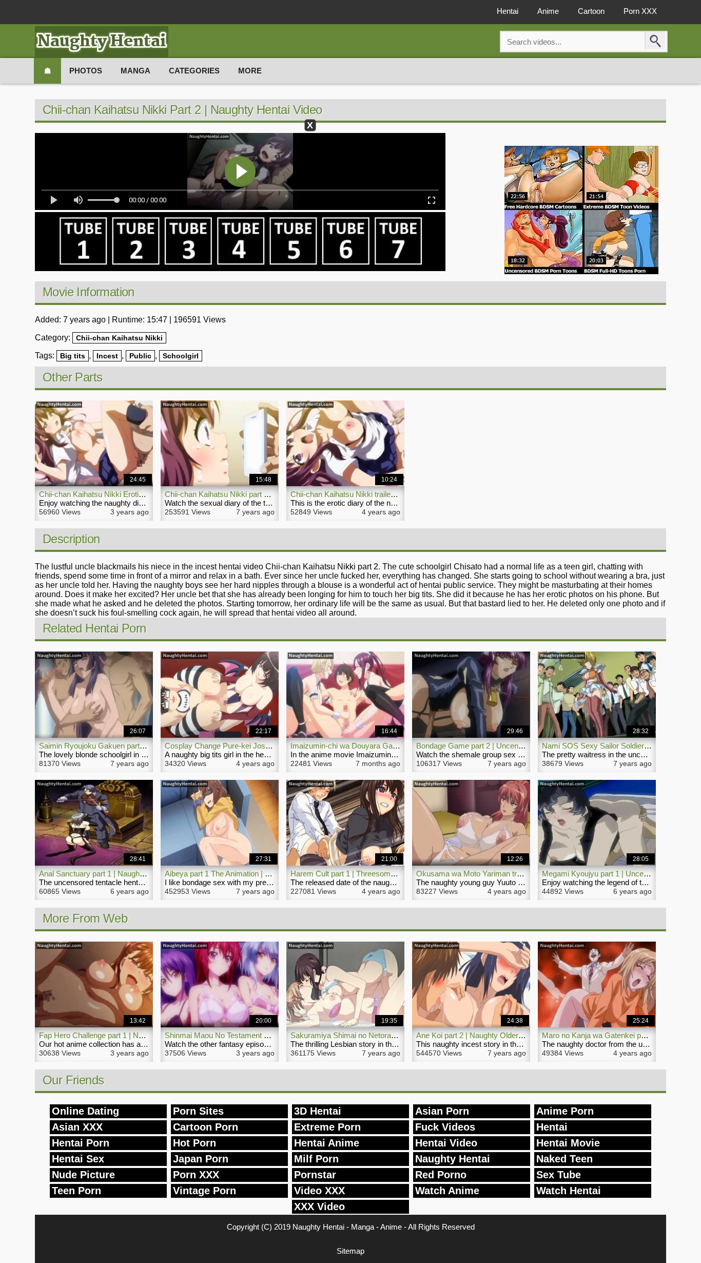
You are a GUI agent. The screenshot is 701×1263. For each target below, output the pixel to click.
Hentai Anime (326, 1143)
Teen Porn (76, 1190)
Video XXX (319, 1190)
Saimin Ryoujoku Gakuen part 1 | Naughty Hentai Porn (130, 745)
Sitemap (350, 1251)
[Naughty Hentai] (101, 42)
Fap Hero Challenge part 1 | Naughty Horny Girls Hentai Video (142, 1035)
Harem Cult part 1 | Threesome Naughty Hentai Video (380, 873)
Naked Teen (564, 1158)
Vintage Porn (204, 1190)
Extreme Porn (327, 1127)
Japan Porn (200, 1158)
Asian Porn (442, 1111)
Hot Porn (194, 1143)
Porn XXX (640, 11)
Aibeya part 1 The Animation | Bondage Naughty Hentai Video (267, 873)
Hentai (507, 11)
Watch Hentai (568, 1190)
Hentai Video (446, 1143)
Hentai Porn (80, 1143)
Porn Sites (198, 1111)
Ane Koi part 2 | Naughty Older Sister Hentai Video (500, 1035)
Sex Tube (558, 1174)
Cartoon (591, 11)
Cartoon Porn (205, 1127)
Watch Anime (447, 1190)
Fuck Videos (445, 1127)
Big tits (72, 356)
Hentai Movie (568, 1143)
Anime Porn (565, 1111)
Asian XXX (77, 1127)
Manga (135, 70)
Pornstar (315, 1174)
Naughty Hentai (452, 1158)
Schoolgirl (181, 356)
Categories (194, 70)
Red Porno (440, 1174)
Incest (107, 356)
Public (140, 356)
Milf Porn (316, 1158)
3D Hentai (317, 1111)
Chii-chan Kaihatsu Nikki (119, 338)
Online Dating (85, 1111)
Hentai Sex (78, 1158)
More (250, 70)
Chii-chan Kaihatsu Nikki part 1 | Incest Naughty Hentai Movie (268, 494)
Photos (85, 70)
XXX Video (319, 1206)
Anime (548, 11)
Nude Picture (83, 1174)
